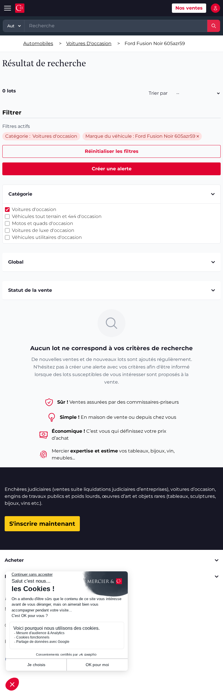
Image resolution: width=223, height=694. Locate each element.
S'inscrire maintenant (42, 523)
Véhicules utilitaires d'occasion (47, 237)
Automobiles (38, 43)
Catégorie (20, 194)
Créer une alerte (112, 168)
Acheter (14, 560)
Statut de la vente (30, 290)
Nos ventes (189, 8)
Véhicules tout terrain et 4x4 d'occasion (57, 216)
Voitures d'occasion (89, 43)
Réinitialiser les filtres (112, 151)
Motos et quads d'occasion (42, 223)
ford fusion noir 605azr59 (155, 43)
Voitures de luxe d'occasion (43, 230)
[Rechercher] (213, 26)
